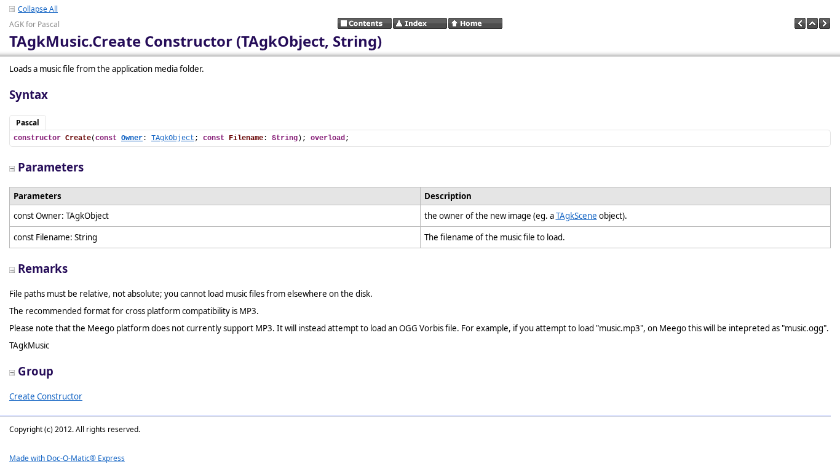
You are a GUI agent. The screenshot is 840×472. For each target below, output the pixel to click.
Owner (132, 138)
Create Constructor (45, 396)
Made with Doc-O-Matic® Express (67, 458)
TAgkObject (172, 138)
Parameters (51, 167)
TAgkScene (576, 215)
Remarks (43, 268)
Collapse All (38, 9)
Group (35, 371)
